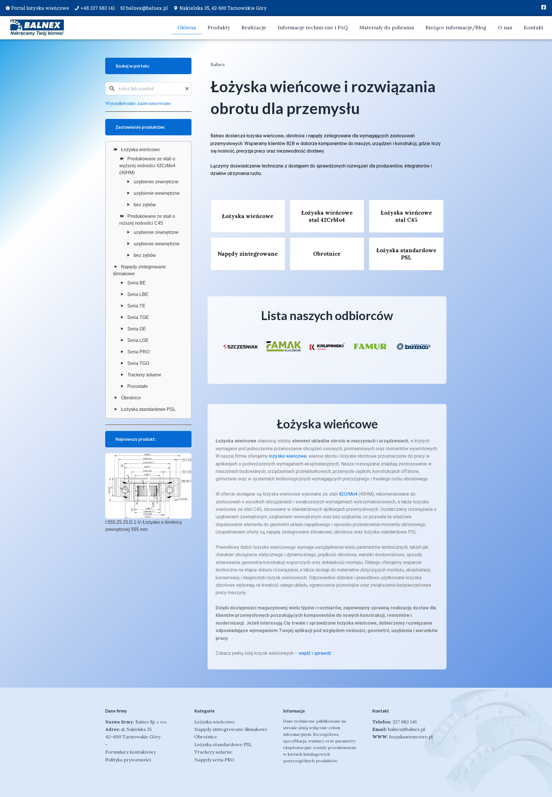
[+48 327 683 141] (77, 8)
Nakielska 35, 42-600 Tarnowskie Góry (223, 8)
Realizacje (253, 27)
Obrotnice (131, 397)
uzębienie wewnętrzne (157, 193)
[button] (225, 347)
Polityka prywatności (128, 760)
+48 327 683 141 (97, 8)
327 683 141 (404, 722)
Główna (186, 27)
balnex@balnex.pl (147, 8)
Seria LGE (138, 340)
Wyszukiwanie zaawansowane (138, 103)
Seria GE (136, 328)
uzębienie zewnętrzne (156, 181)
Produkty (219, 27)
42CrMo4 (348, 494)
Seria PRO (138, 351)
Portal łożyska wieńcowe (40, 8)
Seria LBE (137, 294)
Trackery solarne (144, 374)
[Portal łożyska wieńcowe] (8, 8)
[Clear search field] (187, 88)
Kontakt (533, 27)
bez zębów (145, 204)
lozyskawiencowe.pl (411, 737)
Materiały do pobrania (386, 27)
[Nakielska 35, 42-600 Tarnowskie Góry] (176, 8)
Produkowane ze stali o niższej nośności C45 (147, 220)
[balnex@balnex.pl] (123, 8)
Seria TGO (138, 363)
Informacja (294, 710)
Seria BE (136, 282)
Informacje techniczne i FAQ (313, 27)
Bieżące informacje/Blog (455, 27)
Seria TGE (138, 317)
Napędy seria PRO (214, 760)
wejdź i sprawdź (315, 653)
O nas (505, 27)
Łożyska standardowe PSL (148, 409)
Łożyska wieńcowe (140, 149)
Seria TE (136, 305)
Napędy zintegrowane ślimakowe (139, 270)
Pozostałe (137, 386)
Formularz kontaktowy (130, 752)
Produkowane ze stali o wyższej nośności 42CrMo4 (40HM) (147, 165)
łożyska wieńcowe (287, 456)
